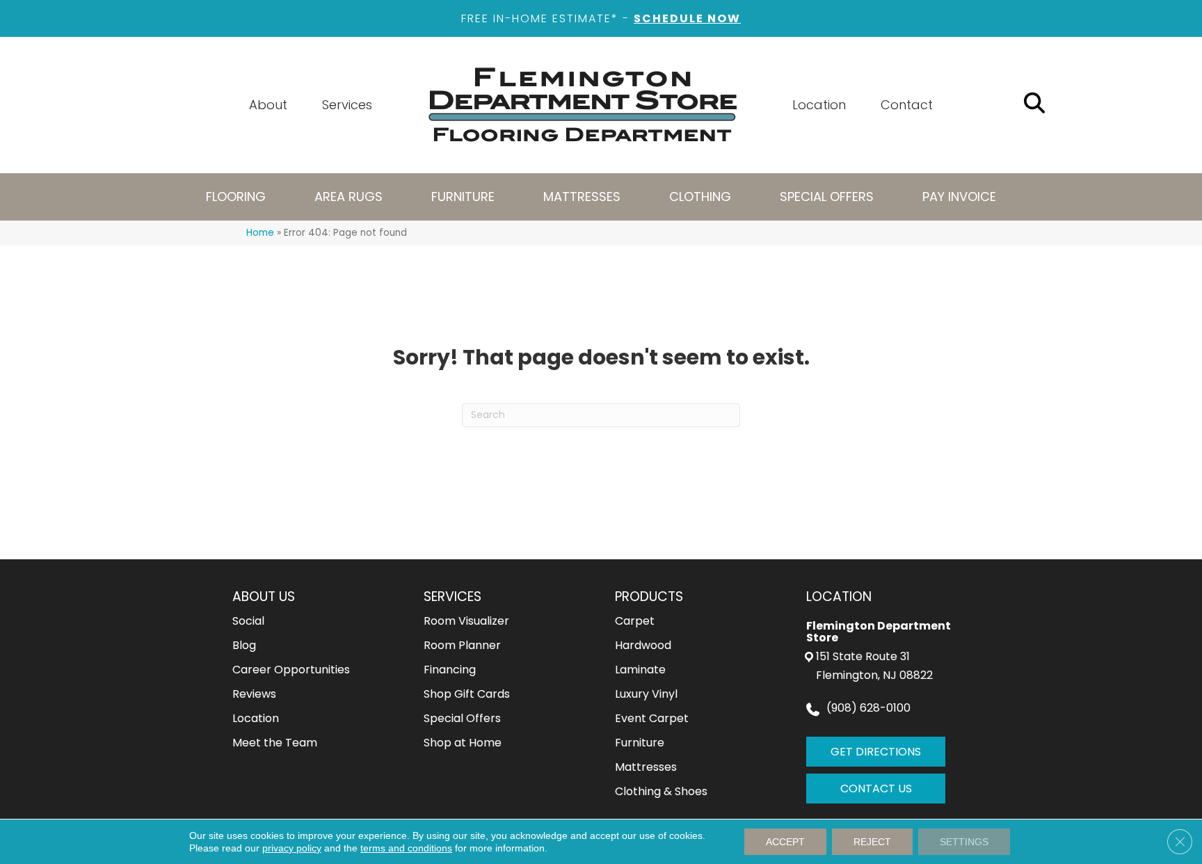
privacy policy (291, 848)
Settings (964, 841)
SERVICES (452, 596)
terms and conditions (406, 848)
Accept (785, 841)
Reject (872, 841)
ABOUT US (263, 596)
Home (260, 232)
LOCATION (839, 596)
